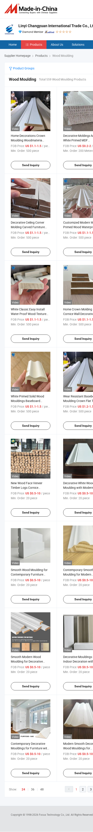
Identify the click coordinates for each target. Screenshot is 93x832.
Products (36, 44)
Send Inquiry (30, 165)
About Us (57, 44)
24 (23, 789)
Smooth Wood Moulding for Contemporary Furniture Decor (29, 574)
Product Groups (23, 68)
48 (42, 789)
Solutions (78, 44)
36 (32, 789)
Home (13, 44)
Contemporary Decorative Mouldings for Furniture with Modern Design (30, 748)
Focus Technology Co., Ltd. (55, 814)
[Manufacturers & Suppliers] (31, 8)
